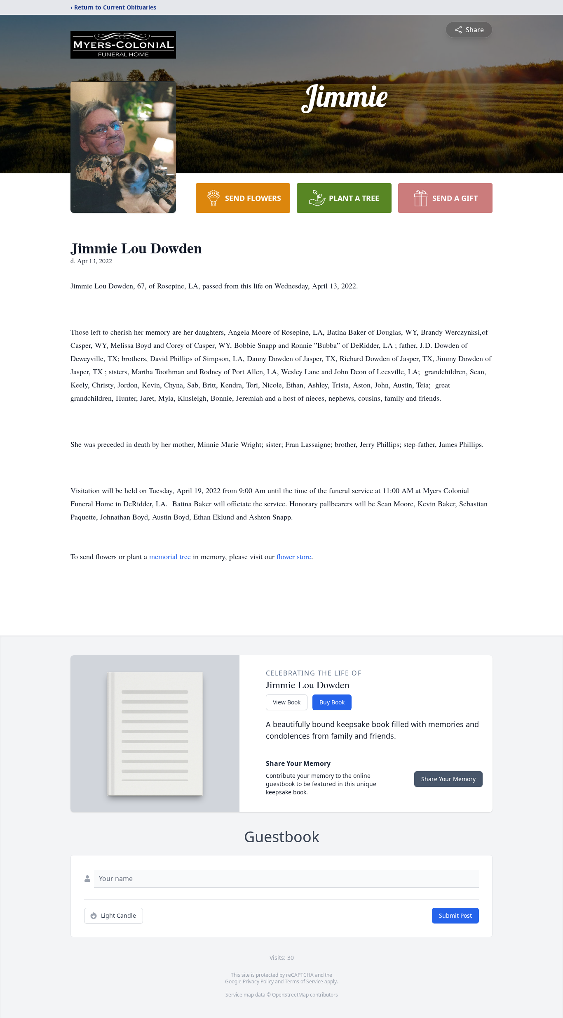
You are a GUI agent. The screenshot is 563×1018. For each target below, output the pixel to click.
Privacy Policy (258, 981)
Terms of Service (304, 981)
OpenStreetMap (290, 994)
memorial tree (170, 556)
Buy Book (332, 702)
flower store (294, 556)
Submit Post (455, 915)
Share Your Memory (448, 779)
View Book (286, 702)
